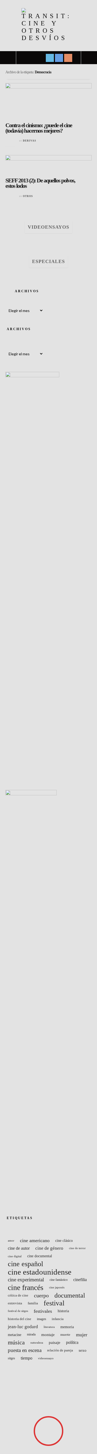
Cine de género (49, 1248)
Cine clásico (64, 1240)
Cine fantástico (59, 1280)
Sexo (82, 1350)
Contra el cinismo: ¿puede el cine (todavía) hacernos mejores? (38, 128)
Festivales (43, 1311)
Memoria (67, 1327)
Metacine (14, 1334)
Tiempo (26, 1358)
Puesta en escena (24, 1350)
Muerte (65, 1335)
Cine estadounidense (39, 1271)
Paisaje (54, 1342)
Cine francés (25, 1287)
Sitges (11, 1358)
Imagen (41, 1319)
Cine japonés (56, 1287)
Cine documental (39, 1256)
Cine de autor (19, 1248)
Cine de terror (77, 1248)
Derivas (29, 140)
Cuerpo (41, 1295)
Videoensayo (46, 1358)
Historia (63, 1311)
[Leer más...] (10, 141)
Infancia (58, 1319)
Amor (11, 1240)
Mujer (81, 1334)
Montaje (48, 1334)
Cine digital (15, 1256)
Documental (69, 1295)
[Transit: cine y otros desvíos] (48, 25)
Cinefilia (80, 1279)
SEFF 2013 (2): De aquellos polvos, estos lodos (40, 183)
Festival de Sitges (18, 1310)
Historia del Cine (19, 1319)
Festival (54, 1303)
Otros (28, 196)
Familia (33, 1303)
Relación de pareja (60, 1350)
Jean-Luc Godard (23, 1326)
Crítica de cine (18, 1295)
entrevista (15, 1303)
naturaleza (36, 1342)
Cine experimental (26, 1279)
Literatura (49, 1326)
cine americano (35, 1240)
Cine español (25, 1264)
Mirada (31, 1334)
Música (16, 1342)
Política (72, 1342)
